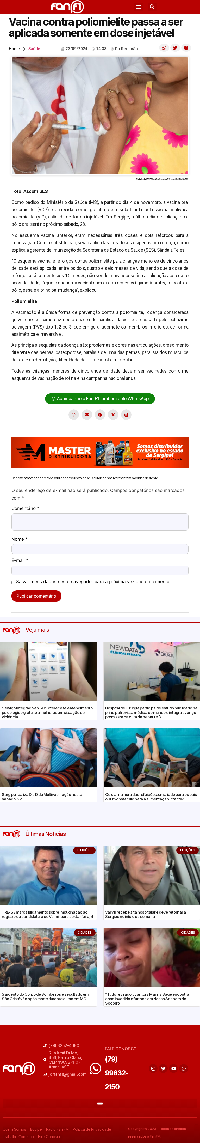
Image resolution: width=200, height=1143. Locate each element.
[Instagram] (153, 1068)
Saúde (34, 48)
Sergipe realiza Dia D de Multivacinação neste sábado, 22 (42, 796)
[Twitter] (163, 1068)
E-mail (19, 560)
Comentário (25, 508)
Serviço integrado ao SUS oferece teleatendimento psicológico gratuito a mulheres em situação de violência (47, 712)
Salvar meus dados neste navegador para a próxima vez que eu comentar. (94, 582)
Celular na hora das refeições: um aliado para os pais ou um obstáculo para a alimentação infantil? (151, 796)
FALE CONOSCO (121, 1048)
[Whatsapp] (183, 1068)
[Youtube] (173, 1068)
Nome (19, 539)
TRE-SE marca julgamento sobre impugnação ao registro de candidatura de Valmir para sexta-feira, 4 (47, 914)
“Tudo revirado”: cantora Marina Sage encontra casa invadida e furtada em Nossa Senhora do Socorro (147, 999)
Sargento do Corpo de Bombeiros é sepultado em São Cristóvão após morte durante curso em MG (45, 996)
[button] (138, 7)
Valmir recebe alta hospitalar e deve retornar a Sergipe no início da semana (145, 914)
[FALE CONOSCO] (95, 1068)
